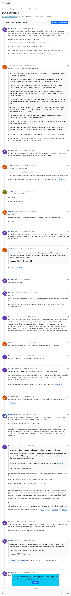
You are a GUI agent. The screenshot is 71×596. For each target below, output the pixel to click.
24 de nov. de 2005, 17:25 (27, 279)
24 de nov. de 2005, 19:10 (27, 572)
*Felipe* (10, 191)
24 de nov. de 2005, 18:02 (29, 368)
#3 (68, 150)
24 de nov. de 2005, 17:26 (29, 292)
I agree (35, 582)
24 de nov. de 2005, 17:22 (28, 248)
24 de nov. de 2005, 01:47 (27, 150)
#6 (68, 211)
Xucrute (10, 211)
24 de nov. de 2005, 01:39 (28, 65)
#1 (68, 28)
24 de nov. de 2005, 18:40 (28, 396)
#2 (68, 65)
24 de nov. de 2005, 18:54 (27, 445)
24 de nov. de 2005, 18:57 (29, 521)
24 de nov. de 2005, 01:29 (27, 28)
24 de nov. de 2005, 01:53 (28, 165)
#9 (68, 279)
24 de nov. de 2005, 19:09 (27, 540)
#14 (68, 368)
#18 (68, 521)
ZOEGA (10, 65)
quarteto (10, 292)
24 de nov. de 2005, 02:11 (28, 211)
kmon (10, 28)
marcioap (11, 414)
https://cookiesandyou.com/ (46, 579)
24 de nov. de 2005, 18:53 (29, 414)
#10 (68, 292)
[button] (3, 593)
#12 (68, 343)
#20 (68, 572)
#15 (68, 396)
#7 (68, 231)
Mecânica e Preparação (10, 16)
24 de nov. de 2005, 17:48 (27, 317)
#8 (68, 248)
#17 (68, 445)
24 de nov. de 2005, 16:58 (27, 231)
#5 (68, 191)
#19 (68, 540)
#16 (68, 414)
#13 (68, 355)
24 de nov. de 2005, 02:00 (29, 191)
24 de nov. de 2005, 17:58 (28, 343)
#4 (68, 165)
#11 (68, 317)
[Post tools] (67, 60)
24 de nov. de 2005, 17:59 (27, 355)
